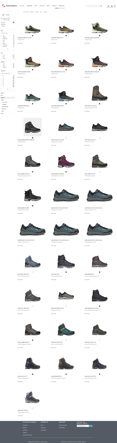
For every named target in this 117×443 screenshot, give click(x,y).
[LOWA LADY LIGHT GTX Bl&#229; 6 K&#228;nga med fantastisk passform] (100, 363)
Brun (4, 40)
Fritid (4, 64)
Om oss (48, 5)
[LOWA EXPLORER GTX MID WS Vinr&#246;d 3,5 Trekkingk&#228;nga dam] (100, 59)
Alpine (2, 93)
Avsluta (85, 423)
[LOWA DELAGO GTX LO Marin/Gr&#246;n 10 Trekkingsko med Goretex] (100, 127)
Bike (2, 95)
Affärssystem (63, 441)
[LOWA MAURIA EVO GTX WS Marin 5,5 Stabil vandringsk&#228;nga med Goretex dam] (100, 295)
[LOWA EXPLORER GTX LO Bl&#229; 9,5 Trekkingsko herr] (33, 93)
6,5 (3, 85)
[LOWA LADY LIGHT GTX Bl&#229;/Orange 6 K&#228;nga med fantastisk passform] (33, 295)
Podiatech (54, 5)
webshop (70, 441)
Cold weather (4, 102)
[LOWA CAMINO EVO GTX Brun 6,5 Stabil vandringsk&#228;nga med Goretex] (33, 161)
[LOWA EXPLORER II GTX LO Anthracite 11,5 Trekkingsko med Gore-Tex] (66, 295)
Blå (3, 35)
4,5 (3, 78)
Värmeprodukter (4, 106)
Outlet (35, 5)
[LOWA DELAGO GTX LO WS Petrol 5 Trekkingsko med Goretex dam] (66, 127)
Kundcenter (25, 430)
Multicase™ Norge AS (82, 441)
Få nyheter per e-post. (81, 422)
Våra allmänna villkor (63, 425)
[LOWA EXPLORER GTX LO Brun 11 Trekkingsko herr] (66, 25)
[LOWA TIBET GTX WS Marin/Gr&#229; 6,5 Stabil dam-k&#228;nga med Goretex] (33, 397)
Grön (4, 41)
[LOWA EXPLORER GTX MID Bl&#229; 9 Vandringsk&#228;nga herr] (66, 93)
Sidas (2, 111)
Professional (62, 5)
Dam (4, 55)
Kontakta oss (43, 427)
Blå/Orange (5, 38)
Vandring (4, 67)
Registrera (80, 423)
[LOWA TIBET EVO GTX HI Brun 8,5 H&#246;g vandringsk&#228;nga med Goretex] (100, 93)
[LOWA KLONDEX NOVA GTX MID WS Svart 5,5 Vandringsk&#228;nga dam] (33, 127)
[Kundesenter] (108, 6)
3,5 (3, 75)
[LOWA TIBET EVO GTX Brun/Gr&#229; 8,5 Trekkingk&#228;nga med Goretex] (100, 161)
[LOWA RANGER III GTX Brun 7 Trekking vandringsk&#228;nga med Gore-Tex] (66, 363)
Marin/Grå (5, 44)
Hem (28, 11)
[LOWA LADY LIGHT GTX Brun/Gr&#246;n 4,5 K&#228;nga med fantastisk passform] (100, 329)
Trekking (45, 11)
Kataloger (42, 5)
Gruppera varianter (6, 18)
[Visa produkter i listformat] (13, 22)
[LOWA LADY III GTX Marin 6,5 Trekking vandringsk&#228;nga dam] (33, 363)
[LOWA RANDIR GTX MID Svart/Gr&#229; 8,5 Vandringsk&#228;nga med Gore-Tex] (33, 195)
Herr (4, 56)
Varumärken (29, 5)
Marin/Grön (5, 46)
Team (2, 113)
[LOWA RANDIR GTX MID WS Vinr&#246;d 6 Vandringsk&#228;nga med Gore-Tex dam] (66, 161)
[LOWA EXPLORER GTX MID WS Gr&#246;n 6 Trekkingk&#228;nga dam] (100, 25)
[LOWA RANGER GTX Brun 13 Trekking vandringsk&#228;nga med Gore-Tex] (100, 261)
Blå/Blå (4, 37)
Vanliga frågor (43, 430)
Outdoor (36, 11)
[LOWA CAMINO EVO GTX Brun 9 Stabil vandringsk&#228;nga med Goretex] (33, 329)
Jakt (4, 65)
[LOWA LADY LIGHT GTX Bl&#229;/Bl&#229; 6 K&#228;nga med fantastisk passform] (33, 261)
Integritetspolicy (62, 427)
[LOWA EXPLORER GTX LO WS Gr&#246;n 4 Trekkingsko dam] (33, 25)
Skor (41, 11)
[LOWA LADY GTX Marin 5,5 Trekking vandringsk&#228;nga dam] (66, 261)
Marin (4, 43)
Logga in (112, 6)
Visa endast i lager (6, 19)
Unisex (4, 58)
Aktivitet (22, 5)
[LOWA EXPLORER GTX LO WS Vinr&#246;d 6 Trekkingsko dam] (66, 59)
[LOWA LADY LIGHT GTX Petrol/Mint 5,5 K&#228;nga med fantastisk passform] (66, 329)
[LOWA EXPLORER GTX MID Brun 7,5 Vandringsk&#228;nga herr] (33, 59)
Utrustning (3, 108)
